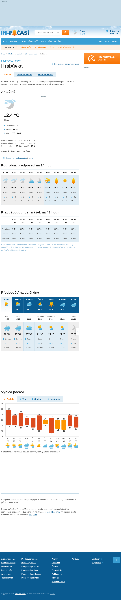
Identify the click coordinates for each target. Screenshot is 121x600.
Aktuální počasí (8, 559)
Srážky (37, 399)
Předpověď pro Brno (29, 570)
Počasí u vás (6, 570)
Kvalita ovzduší (45, 74)
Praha (82, 31)
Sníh (100, 41)
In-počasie (96, 563)
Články (55, 567)
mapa (30, 158)
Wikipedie (33, 515)
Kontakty (75, 559)
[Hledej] (65, 32)
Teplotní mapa (7, 578)
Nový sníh (55, 399)
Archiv (107, 41)
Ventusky (96, 559)
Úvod (3, 54)
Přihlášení (114, 31)
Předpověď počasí (15, 54)
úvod (5, 41)
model (48, 41)
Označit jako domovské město (66, 64)
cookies (52, 594)
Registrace (114, 33)
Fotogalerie (57, 570)
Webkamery (6, 574)
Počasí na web (58, 582)
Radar (8, 158)
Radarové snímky (8, 563)
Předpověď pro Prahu (30, 567)
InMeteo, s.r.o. (20, 594)
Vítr (24, 399)
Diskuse (114, 41)
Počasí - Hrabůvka (52, 512)
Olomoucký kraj (31, 54)
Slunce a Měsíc (24, 74)
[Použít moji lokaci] (58, 33)
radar (23, 41)
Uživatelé (56, 563)
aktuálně (14, 41)
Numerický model (28, 563)
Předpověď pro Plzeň (30, 578)
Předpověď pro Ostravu (31, 574)
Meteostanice (21, 158)
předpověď (33, 41)
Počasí (7, 74)
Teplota (10, 399)
